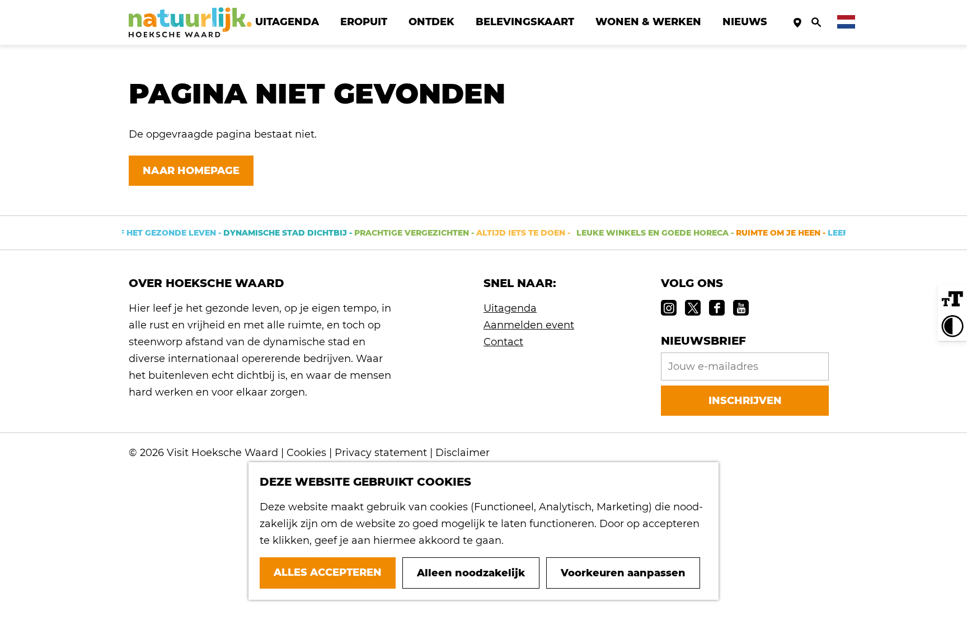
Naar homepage (191, 171)
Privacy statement (381, 453)
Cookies (306, 453)
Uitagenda (510, 308)
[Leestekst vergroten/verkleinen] (952, 299)
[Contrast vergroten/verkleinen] (952, 326)
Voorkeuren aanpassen (623, 573)
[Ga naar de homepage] (190, 22)
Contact (503, 342)
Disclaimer (462, 453)
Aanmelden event (529, 325)
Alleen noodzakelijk (471, 573)
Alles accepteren (328, 572)
